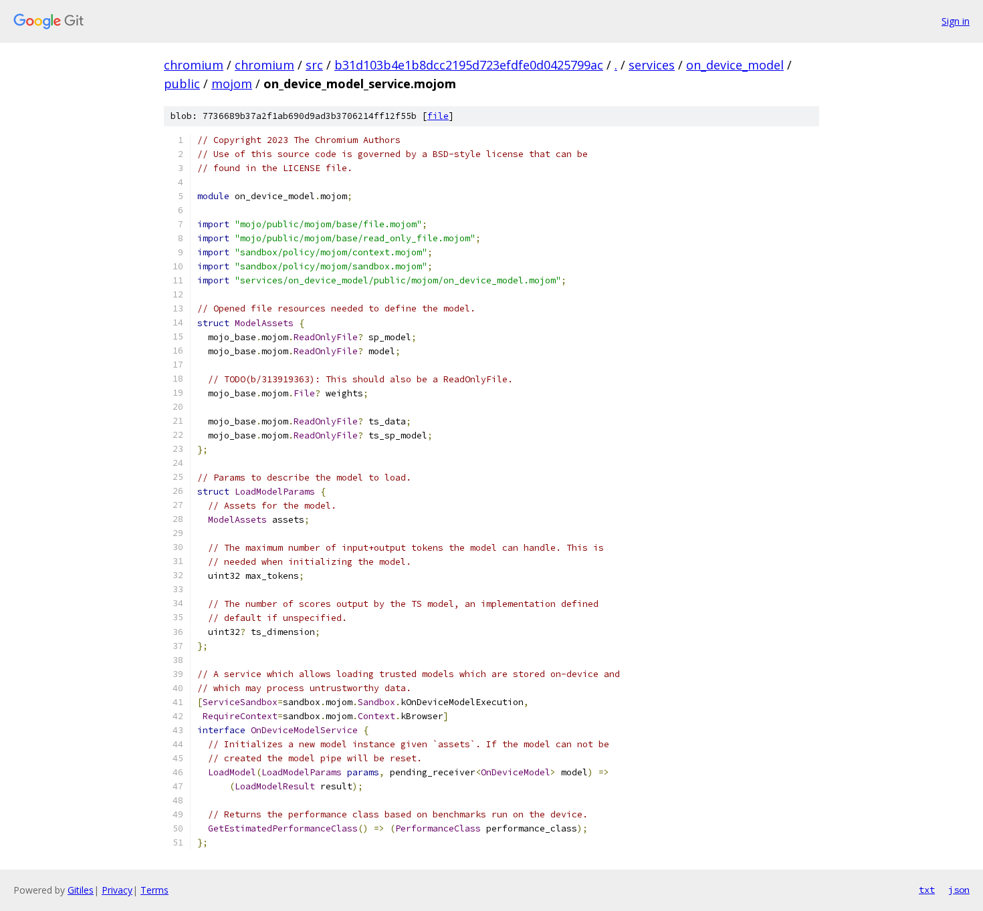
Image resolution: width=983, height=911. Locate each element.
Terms (154, 890)
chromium (193, 65)
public (182, 84)
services (652, 65)
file (438, 116)
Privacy (117, 890)
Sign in (956, 21)
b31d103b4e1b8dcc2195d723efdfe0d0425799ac (468, 65)
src (314, 65)
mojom (231, 84)
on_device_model (735, 65)
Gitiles (81, 890)
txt (927, 890)
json (959, 890)
